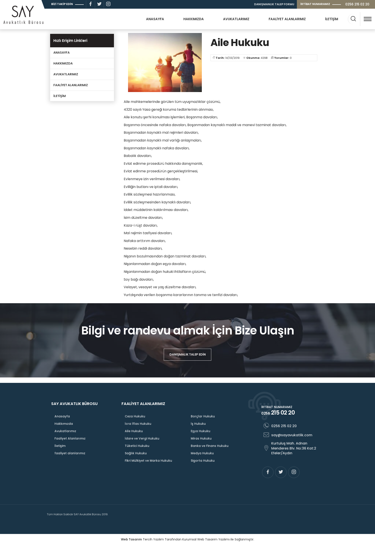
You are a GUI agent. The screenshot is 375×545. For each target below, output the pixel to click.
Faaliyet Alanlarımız (70, 438)
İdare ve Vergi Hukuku (142, 438)
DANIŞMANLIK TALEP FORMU (274, 4)
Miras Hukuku (201, 438)
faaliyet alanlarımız (69, 453)
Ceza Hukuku (135, 416)
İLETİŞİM (331, 19)
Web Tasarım (131, 539)
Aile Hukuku (134, 431)
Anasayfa (62, 416)
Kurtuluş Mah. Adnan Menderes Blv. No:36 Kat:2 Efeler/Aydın (293, 448)
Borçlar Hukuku (203, 416)
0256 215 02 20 (357, 4)
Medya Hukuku (202, 453)
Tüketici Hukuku (137, 446)
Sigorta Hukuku (203, 460)
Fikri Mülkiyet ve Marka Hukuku (148, 460)
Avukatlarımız (65, 431)
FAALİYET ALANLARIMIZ (287, 19)
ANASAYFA (155, 19)
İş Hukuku (198, 424)
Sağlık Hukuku (136, 453)
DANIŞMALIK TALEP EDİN (187, 354)
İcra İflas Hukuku (138, 424)
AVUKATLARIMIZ (236, 19)
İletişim (60, 446)
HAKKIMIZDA (193, 19)
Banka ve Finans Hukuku (210, 446)
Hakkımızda (63, 424)
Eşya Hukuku (200, 431)
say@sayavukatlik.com (291, 435)
